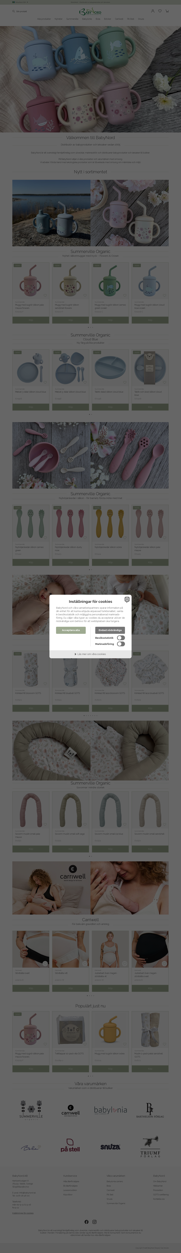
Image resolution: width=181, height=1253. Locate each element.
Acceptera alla (71, 630)
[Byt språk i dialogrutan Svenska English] (127, 600)
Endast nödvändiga (110, 630)
